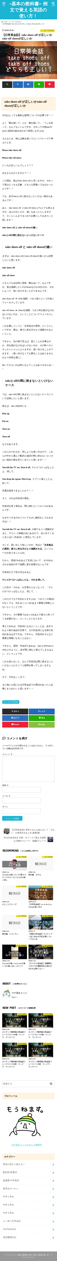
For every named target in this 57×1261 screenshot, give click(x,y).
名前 (5, 785)
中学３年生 (8, 1213)
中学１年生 (8, 1196)
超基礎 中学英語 (11, 1180)
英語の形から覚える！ (14, 1164)
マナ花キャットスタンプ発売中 (26, 1145)
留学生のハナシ (10, 1188)
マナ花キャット (19, 993)
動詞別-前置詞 (10, 1172)
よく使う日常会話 (11, 702)
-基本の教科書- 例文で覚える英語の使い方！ (28, 9)
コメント (7, 754)
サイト (5, 807)
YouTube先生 (9, 1229)
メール (6, 796)
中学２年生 (8, 1204)
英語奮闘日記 (9, 1237)
